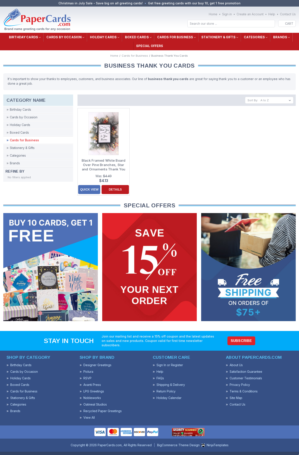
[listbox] (276, 100)
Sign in (227, 14)
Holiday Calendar (169, 398)
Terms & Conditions (244, 391)
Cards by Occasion (64, 37)
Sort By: (253, 100)
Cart (289, 23)
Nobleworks (92, 398)
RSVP (87, 378)
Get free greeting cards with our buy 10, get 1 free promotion (194, 3)
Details (115, 189)
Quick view (89, 189)
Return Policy (166, 391)
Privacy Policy (240, 385)
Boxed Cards (137, 37)
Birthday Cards (23, 37)
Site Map (236, 398)
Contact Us (288, 14)
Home (213, 14)
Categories (254, 37)
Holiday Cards (103, 37)
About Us (236, 365)
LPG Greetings (93, 391)
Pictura (88, 371)
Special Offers (149, 46)
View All (89, 417)
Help (271, 14)
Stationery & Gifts (218, 37)
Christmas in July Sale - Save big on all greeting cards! (100, 3)
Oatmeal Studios (95, 404)
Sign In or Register (170, 365)
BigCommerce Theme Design (178, 445)
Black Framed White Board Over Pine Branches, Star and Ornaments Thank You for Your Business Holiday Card (104, 165)
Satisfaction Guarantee (246, 371)
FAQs (160, 378)
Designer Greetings (97, 365)
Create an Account (250, 14)
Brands (280, 37)
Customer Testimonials (246, 378)
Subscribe (241, 341)
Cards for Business (175, 37)
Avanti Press (92, 385)
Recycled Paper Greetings (102, 411)
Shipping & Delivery (171, 385)
